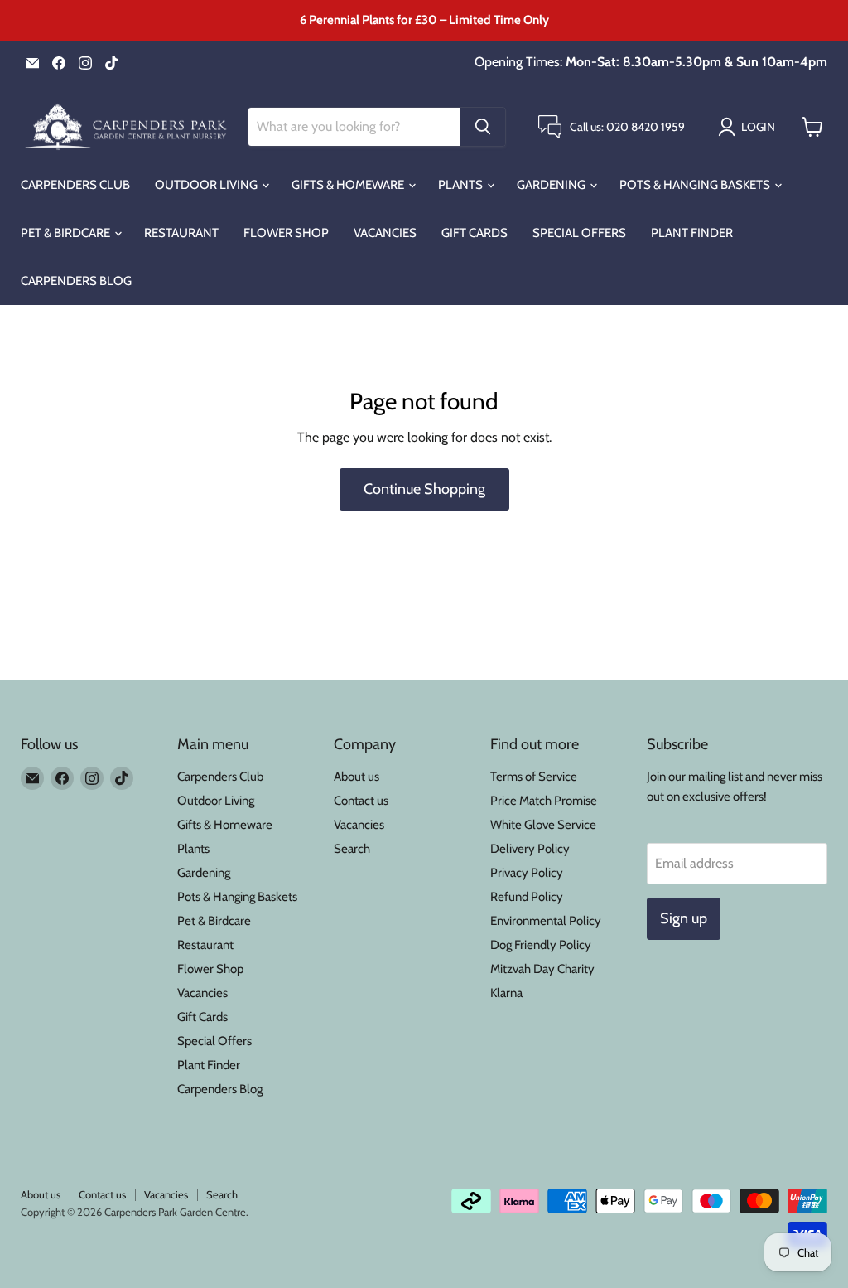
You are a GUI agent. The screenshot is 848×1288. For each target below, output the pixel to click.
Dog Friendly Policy (540, 944)
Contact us (361, 800)
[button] (750, 127)
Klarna (506, 992)
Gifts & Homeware (349, 184)
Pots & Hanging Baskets (696, 184)
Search (352, 848)
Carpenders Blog (76, 281)
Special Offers (579, 232)
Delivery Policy (530, 848)
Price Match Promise (543, 800)
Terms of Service (533, 776)
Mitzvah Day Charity (542, 968)
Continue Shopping (424, 489)
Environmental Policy (545, 920)
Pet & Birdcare (67, 232)
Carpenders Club (75, 184)
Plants (461, 184)
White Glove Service (543, 824)
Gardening (552, 184)
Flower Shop (286, 232)
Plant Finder (692, 232)
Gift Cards (474, 232)
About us (356, 776)
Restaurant (181, 232)
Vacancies (385, 232)
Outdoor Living (207, 184)
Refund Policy (526, 896)
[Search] (482, 127)
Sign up (683, 918)
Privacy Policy (526, 872)
